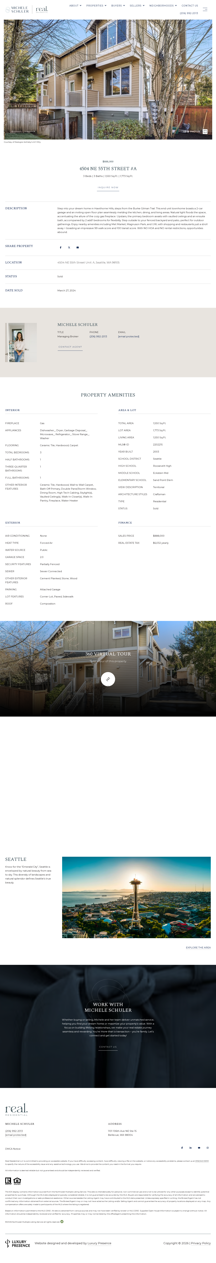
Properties (94, 5)
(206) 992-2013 (189, 13)
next (29, 131)
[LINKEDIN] (190, 1148)
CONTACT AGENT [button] (70, 346)
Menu (204, 9)
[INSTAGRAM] (207, 1148)
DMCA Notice (13, 1148)
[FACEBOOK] (182, 1148)
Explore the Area (198, 947)
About (73, 5)
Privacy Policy (201, 1243)
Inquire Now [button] (108, 187)
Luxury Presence (99, 1243)
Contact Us (190, 5)
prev (17, 131)
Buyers (116, 5)
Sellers (136, 5)
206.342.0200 (202, 1161)
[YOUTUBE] (199, 1148)
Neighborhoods (161, 5)
